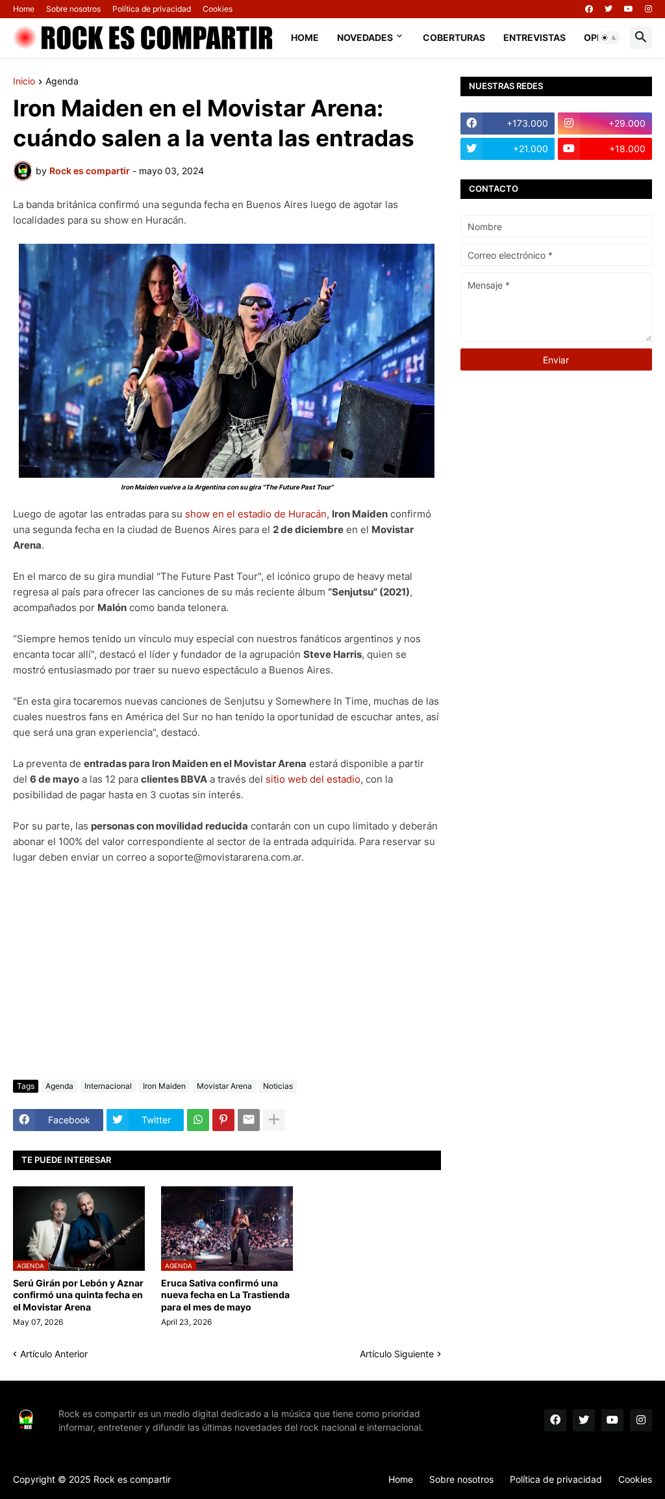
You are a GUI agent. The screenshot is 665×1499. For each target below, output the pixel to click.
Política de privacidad (151, 9)
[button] (609, 37)
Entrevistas (534, 37)
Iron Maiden (164, 1086)
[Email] (249, 1120)
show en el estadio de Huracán (256, 514)
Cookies (217, 9)
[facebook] (589, 9)
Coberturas (454, 37)
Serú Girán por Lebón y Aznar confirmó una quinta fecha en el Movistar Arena (78, 1294)
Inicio (24, 81)
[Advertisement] (227, 972)
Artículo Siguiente (397, 1353)
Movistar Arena (224, 1086)
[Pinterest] (223, 1120)
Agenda (62, 81)
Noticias (278, 1086)
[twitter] (608, 9)
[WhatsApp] (198, 1120)
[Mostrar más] (274, 1120)
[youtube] (628, 9)
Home (23, 9)
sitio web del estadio (313, 779)
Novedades (365, 37)
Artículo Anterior (54, 1353)
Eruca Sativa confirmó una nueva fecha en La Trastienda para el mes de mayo (225, 1294)
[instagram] (648, 9)
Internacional (108, 1086)
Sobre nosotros (73, 9)
